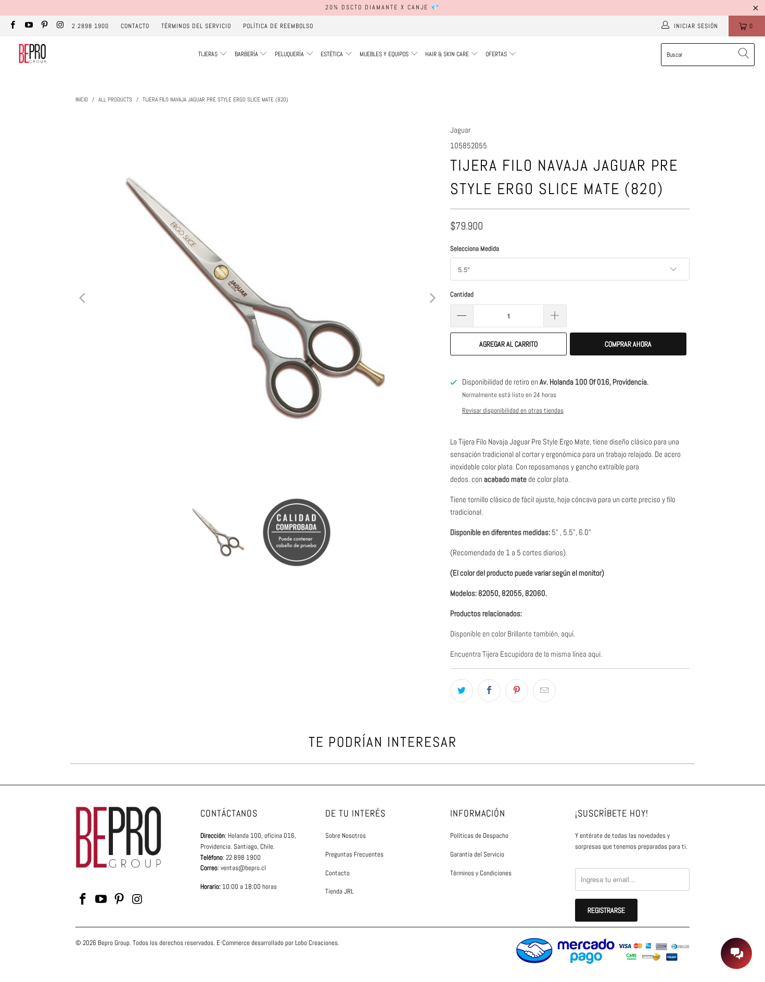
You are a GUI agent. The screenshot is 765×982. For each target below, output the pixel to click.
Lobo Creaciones (316, 942)
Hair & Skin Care (447, 54)
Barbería (246, 54)
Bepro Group (114, 942)
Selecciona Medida (474, 248)
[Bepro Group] (32, 55)
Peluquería (289, 54)
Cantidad (462, 294)
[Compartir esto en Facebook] (489, 690)
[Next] (432, 298)
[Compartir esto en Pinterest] (516, 690)
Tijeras (208, 54)
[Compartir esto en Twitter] (461, 690)
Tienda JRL (339, 891)
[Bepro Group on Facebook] (12, 26)
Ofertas (497, 54)
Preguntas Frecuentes (354, 854)
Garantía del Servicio (477, 854)
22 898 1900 (243, 857)
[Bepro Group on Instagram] (59, 26)
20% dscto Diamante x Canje (376, 7)
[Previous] (83, 298)
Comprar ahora (628, 344)
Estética (332, 54)
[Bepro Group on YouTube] (27, 26)
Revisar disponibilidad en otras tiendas (513, 410)
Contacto (135, 26)
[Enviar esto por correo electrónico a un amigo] (544, 690)
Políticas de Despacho (479, 835)
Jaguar (460, 130)
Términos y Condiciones (481, 873)
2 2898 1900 (90, 26)
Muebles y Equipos (385, 54)
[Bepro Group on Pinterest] (44, 26)
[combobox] (708, 54)
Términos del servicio (196, 26)
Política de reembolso (278, 26)
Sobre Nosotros (345, 835)
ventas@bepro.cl (243, 867)
